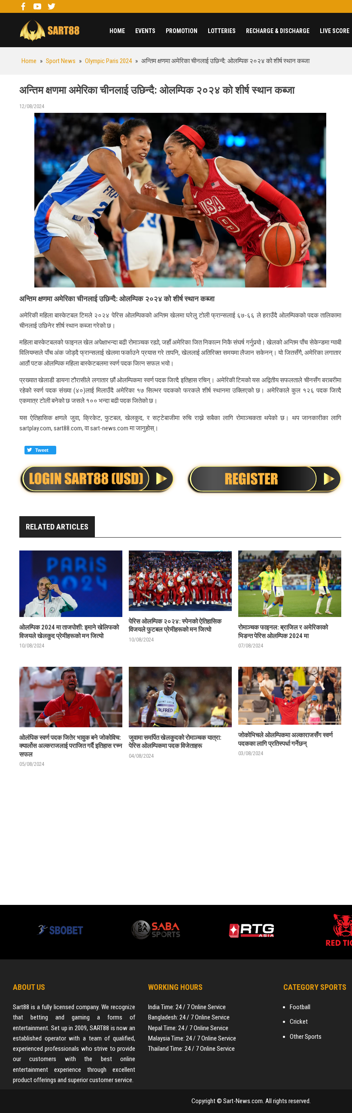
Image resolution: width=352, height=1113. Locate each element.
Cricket (299, 1021)
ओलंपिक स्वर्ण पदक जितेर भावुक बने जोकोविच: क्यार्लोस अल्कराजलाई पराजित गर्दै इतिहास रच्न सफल (70, 746)
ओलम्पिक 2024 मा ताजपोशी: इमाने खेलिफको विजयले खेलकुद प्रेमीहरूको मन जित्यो (69, 631)
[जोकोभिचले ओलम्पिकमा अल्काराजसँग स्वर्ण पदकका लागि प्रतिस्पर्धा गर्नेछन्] (289, 696)
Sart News (49, 30)
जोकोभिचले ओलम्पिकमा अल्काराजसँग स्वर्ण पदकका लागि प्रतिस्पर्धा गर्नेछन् (285, 739)
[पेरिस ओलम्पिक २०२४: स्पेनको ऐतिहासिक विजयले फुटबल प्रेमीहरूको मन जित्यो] (180, 580)
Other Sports (306, 1036)
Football (300, 1007)
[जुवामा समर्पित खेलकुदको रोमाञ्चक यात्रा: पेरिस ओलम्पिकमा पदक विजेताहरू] (180, 697)
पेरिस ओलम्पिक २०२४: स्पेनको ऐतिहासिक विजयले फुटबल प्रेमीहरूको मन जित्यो (175, 625)
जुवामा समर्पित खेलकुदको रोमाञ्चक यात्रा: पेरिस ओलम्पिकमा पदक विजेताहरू (175, 742)
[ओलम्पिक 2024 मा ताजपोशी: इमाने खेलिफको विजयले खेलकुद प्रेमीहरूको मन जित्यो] (70, 583)
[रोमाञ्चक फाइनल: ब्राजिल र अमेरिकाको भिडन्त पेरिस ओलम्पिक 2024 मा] (289, 583)
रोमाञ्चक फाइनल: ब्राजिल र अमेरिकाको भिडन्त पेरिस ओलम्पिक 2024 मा (283, 631)
